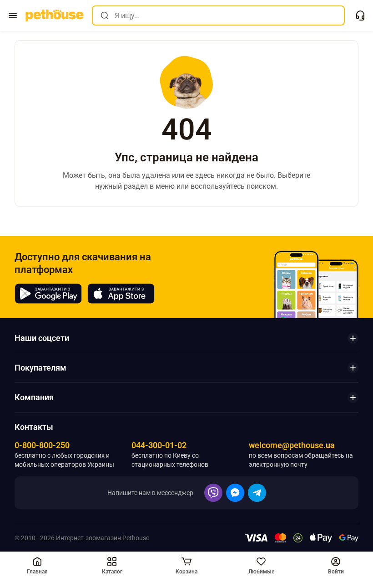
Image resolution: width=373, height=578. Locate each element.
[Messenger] (235, 493)
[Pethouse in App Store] (121, 294)
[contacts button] (360, 15)
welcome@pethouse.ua (292, 445)
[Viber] (213, 493)
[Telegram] (257, 493)
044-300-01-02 (158, 445)
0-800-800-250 (42, 445)
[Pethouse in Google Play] (48, 294)
